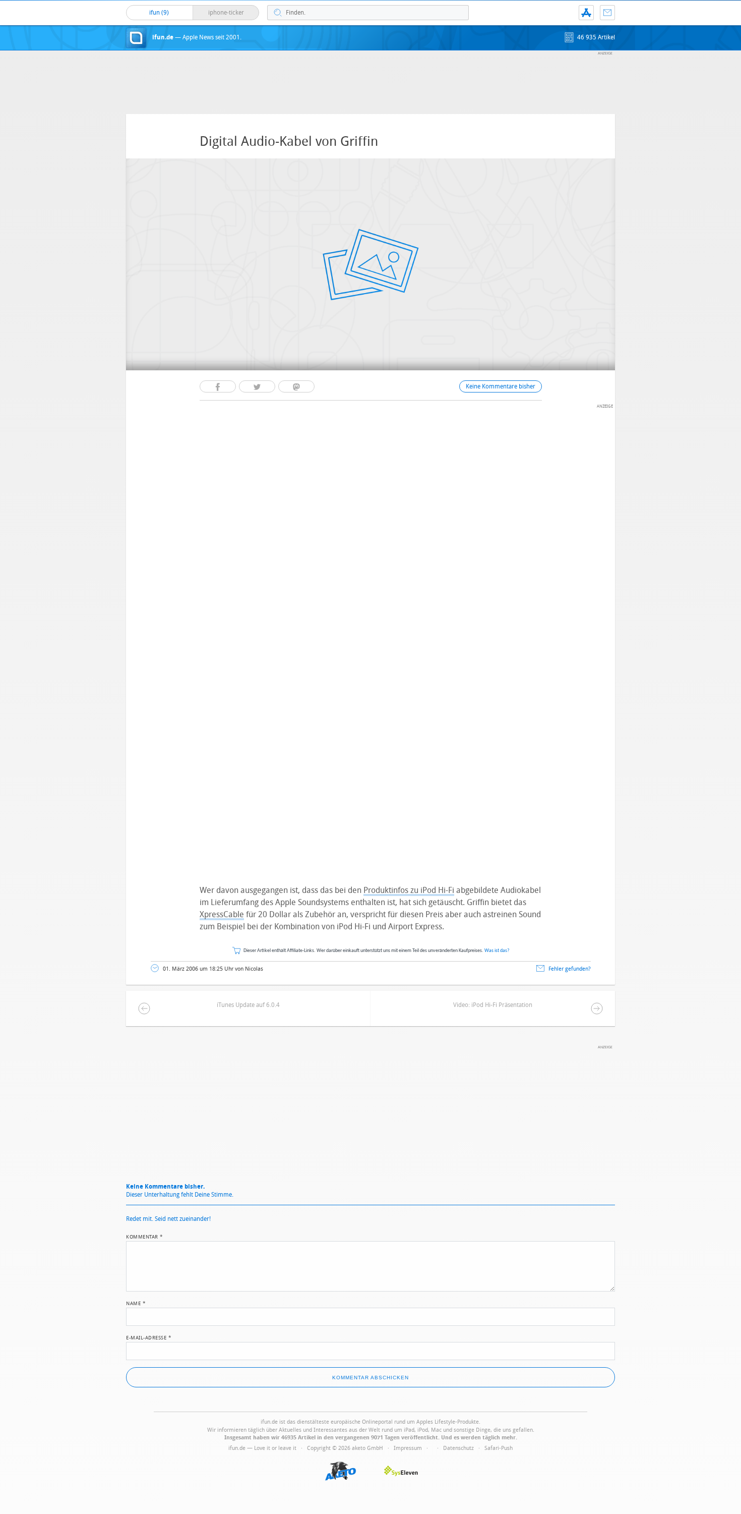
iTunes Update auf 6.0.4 (248, 1004)
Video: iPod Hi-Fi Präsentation (492, 1004)
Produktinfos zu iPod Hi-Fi (408, 890)
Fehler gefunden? (569, 969)
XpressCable (222, 914)
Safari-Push (498, 1448)
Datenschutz (458, 1448)
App (586, 13)
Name (136, 1303)
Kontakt (607, 13)
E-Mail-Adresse (148, 1337)
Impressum (408, 1448)
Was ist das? (497, 951)
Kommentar (144, 1236)
